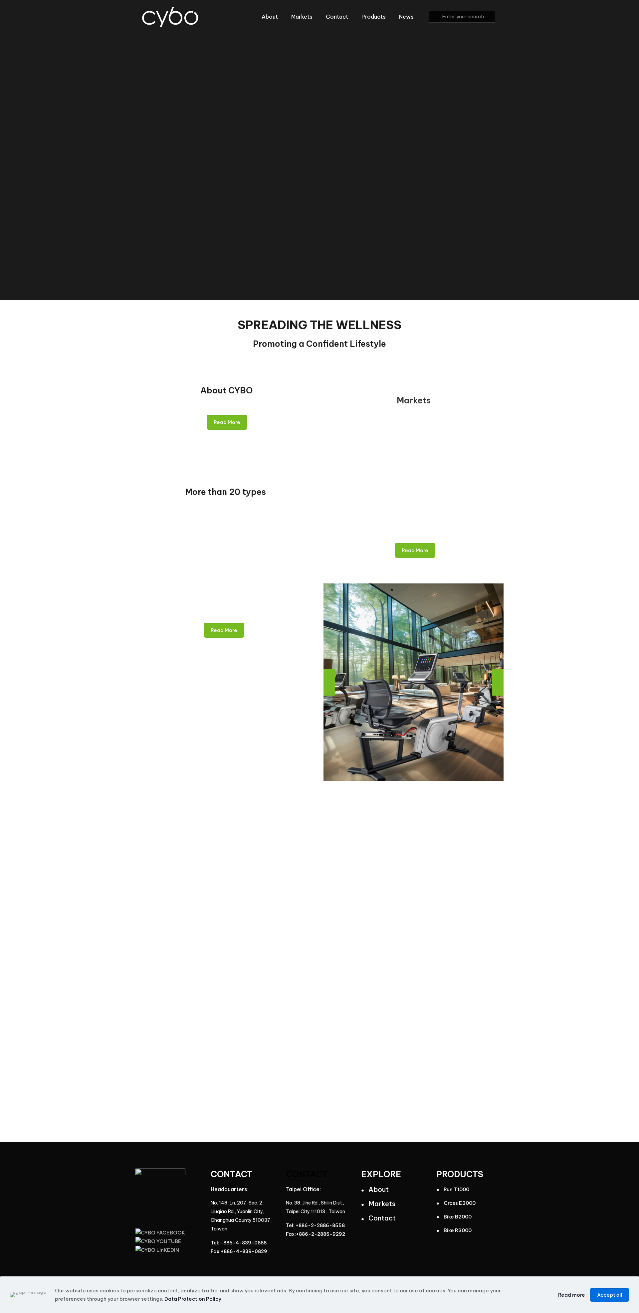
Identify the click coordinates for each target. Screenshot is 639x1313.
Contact (382, 1218)
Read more (571, 1295)
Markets (381, 1204)
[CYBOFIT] (170, 16)
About (378, 1189)
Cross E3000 (460, 1203)
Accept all (609, 1295)
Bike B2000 (458, 1216)
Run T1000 (456, 1189)
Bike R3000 (458, 1230)
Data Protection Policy (192, 1299)
